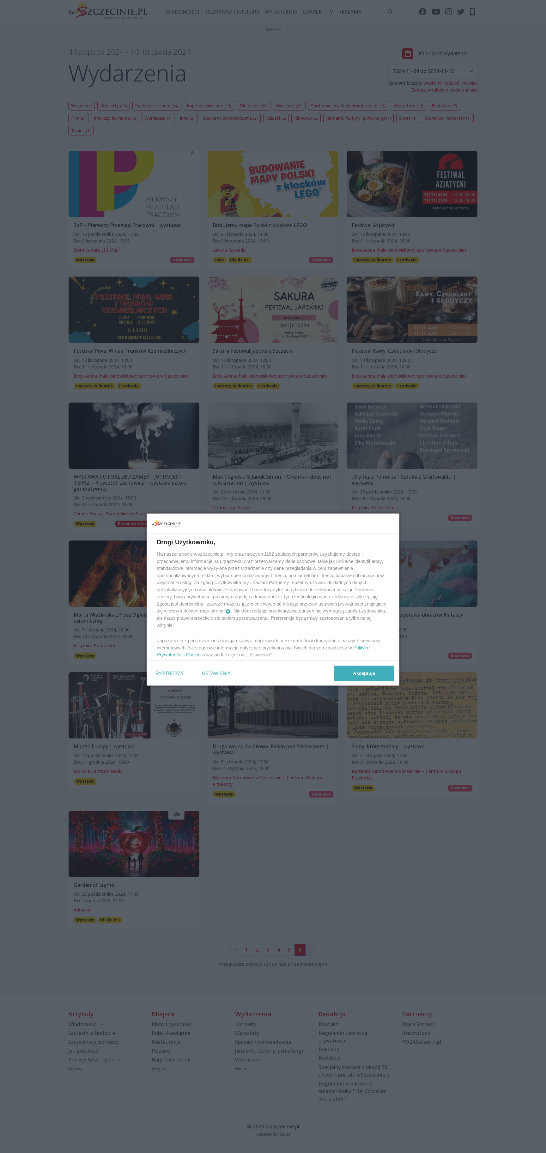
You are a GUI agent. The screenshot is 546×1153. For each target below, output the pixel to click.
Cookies (194, 654)
